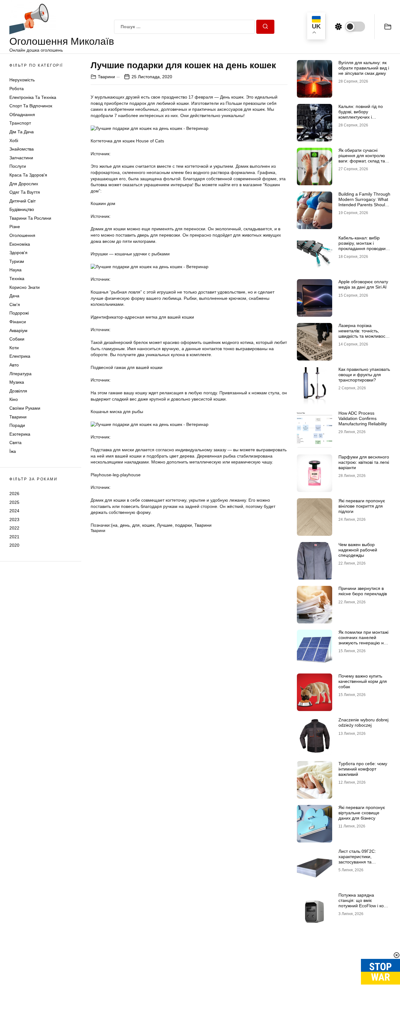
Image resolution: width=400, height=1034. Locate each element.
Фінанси (17, 321)
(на (114, 525)
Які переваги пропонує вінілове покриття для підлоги (361, 506)
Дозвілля (18, 390)
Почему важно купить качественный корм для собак (362, 681)
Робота (16, 88)
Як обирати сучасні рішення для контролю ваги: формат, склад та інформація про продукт (363, 158)
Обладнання (22, 114)
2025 (14, 501)
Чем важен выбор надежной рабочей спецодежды (357, 550)
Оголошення (22, 235)
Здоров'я (18, 252)
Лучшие (164, 525)
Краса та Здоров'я (28, 174)
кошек (148, 525)
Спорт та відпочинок (30, 105)
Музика (16, 382)
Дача (14, 295)
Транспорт (20, 122)
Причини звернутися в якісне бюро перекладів (362, 591)
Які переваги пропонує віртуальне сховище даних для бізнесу (361, 813)
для (136, 525)
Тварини (18, 416)
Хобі (13, 140)
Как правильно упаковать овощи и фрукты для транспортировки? (364, 374)
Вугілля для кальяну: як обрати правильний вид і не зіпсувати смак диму (363, 68)
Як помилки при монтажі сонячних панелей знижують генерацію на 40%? (363, 640)
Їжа (12, 451)
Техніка (16, 278)
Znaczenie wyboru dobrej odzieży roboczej (363, 722)
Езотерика (19, 434)
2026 (14, 493)
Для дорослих (23, 183)
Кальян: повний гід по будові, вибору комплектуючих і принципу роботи (360, 114)
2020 (14, 545)
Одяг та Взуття (24, 192)
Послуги (17, 166)
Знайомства (21, 148)
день (125, 525)
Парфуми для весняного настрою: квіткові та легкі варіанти (363, 462)
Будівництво (21, 209)
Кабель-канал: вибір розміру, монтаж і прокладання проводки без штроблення (362, 245)
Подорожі (19, 312)
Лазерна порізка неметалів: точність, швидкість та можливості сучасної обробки (363, 333)
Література (20, 373)
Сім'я (14, 304)
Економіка (19, 244)
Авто (14, 364)
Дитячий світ (22, 200)
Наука (15, 269)
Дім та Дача (21, 131)
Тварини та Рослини (30, 218)
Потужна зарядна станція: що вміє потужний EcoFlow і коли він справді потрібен (363, 903)
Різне (14, 226)
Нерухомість (22, 79)
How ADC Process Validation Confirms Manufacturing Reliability (362, 418)
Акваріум (18, 330)
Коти (14, 347)
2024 (14, 510)
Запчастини (21, 157)
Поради (17, 425)
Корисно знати (24, 287)
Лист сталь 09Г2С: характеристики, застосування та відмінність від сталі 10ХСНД (358, 862)
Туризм (16, 261)
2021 (14, 536)
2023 (14, 519)
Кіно (13, 399)
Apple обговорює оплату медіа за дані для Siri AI (363, 284)
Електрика (19, 356)
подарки (183, 525)
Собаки (16, 338)
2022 (14, 527)
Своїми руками (24, 408)
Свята (15, 442)
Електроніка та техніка (32, 97)
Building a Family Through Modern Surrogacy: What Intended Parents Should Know (364, 202)
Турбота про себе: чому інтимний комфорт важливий (362, 769)
